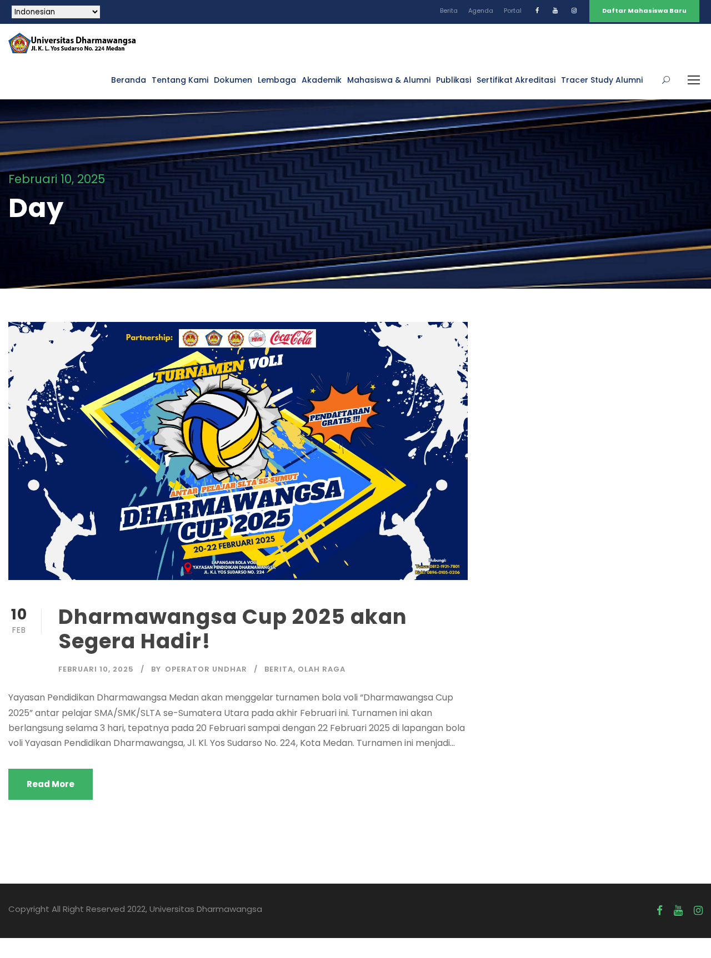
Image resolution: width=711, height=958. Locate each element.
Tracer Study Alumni (602, 79)
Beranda (128, 79)
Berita (449, 10)
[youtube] (555, 10)
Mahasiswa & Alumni (388, 79)
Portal (513, 10)
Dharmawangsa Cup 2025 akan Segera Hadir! (232, 629)
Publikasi (453, 79)
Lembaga (277, 79)
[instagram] (574, 10)
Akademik (322, 79)
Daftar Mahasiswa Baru (644, 10)
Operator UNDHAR (206, 669)
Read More (50, 784)
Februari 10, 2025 (96, 669)
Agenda (480, 10)
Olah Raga (322, 669)
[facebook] (537, 10)
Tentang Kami (180, 79)
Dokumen (233, 79)
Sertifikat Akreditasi (516, 79)
